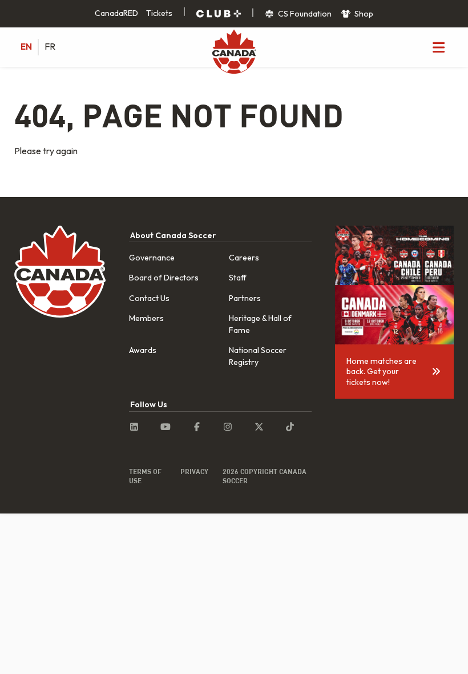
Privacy (194, 471)
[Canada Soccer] (234, 53)
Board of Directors (164, 277)
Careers (244, 257)
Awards (142, 350)
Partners (245, 298)
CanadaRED (116, 13)
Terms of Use (145, 476)
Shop (363, 14)
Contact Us (149, 298)
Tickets (159, 13)
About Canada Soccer (173, 235)
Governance (152, 257)
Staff (238, 277)
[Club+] (218, 13)
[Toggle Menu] (438, 47)
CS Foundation (304, 14)
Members (146, 318)
